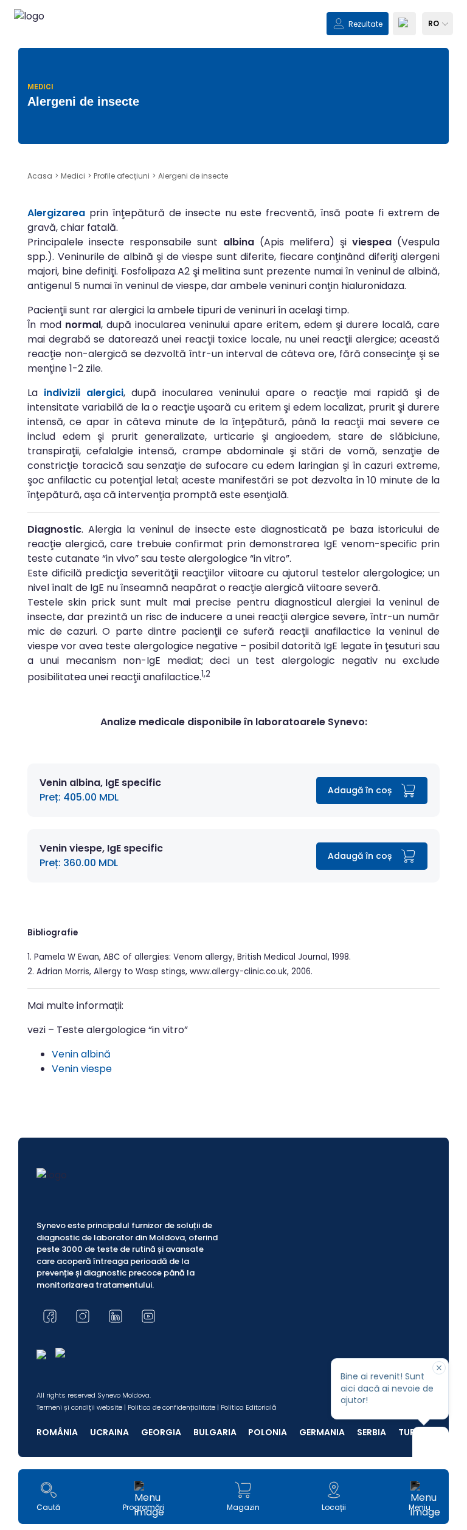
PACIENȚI (50, 677)
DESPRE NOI (56, 728)
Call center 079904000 (233, 830)
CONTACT (53, 754)
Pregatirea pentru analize (233, 788)
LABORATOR (56, 703)
